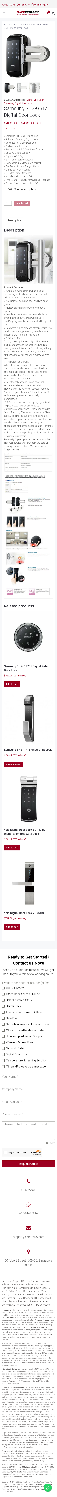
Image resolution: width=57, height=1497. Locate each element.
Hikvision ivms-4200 (12, 1287)
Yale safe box (17, 1477)
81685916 (24, 4)
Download (46, 1281)
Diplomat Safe (11, 1447)
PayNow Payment (17, 1301)
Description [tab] (14, 220)
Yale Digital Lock (32, 1474)
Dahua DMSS (31, 1287)
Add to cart (22, 203)
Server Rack (27, 1477)
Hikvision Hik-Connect (13, 1284)
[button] (48, 35)
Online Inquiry (41, 4)
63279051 (9, 4)
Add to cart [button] (12, 684)
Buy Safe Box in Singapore (12, 1487)
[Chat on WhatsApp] (48, 1488)
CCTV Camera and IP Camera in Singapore (36, 1484)
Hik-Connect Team (35, 1284)
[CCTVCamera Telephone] (28, 1181)
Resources (33, 1291)
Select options (13, 764)
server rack (7, 1451)
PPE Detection (42, 1304)
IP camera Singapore (43, 1320)
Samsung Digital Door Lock (18, 103)
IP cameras (13, 1381)
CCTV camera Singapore (35, 1327)
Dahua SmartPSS (17, 1291)
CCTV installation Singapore (32, 1467)
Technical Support (11, 1281)
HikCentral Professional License (22, 1489)
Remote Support (30, 1281)
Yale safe (38, 1445)
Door (9, 189)
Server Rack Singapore (31, 1487)
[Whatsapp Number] (28, 1205)
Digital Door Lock (35, 99)
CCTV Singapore (17, 1355)
